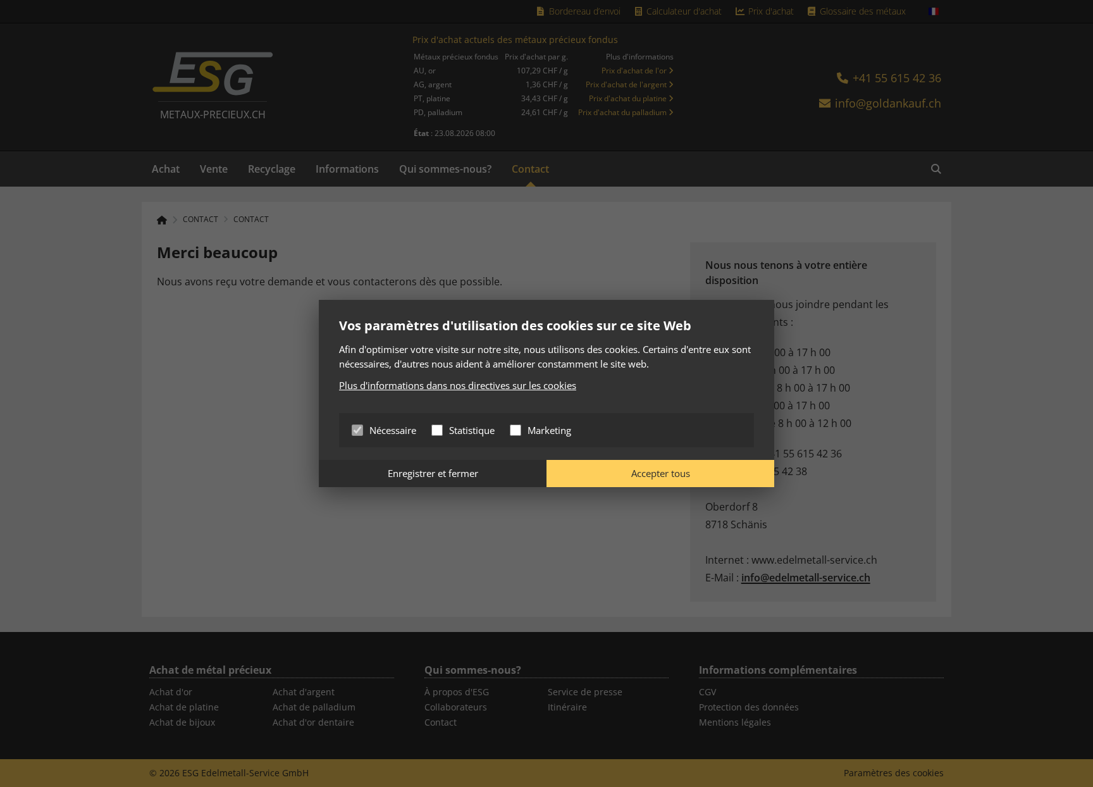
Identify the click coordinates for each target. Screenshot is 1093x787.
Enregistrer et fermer (433, 473)
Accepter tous (660, 473)
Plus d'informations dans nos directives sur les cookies (457, 385)
